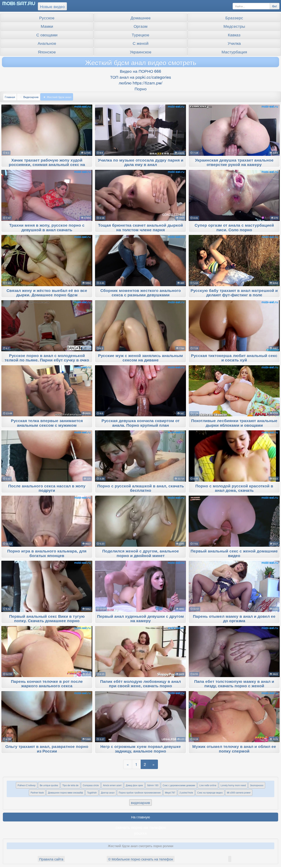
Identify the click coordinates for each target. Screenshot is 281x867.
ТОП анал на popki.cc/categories (140, 77)
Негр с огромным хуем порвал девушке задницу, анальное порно (140, 748)
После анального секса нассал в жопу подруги (46, 488)
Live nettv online (207, 785)
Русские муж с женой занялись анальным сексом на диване (140, 358)
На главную (140, 816)
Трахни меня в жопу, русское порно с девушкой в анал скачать (46, 227)
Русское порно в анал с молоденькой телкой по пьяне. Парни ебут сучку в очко (47, 358)
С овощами (47, 35)
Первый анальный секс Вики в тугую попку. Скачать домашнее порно (47, 618)
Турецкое (140, 35)
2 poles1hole (186, 792)
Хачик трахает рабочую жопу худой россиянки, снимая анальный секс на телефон (47, 165)
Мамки (47, 26)
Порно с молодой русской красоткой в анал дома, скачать (234, 488)
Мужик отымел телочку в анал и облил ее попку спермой (234, 748)
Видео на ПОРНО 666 (140, 71)
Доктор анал (108, 792)
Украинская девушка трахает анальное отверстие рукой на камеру (234, 162)
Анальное (47, 43)
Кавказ (234, 35)
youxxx (140, 833)
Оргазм (140, 26)
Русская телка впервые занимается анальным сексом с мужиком (47, 423)
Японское (47, 52)
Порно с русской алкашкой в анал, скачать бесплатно (140, 488)
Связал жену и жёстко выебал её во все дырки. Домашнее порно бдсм (46, 292)
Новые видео (52, 6)
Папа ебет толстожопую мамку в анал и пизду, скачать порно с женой (234, 683)
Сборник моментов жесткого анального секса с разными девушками (140, 292)
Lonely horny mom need (233, 785)
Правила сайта (51, 858)
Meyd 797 (170, 792)
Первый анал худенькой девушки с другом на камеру (140, 618)
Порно (141, 89)
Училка (234, 43)
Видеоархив (30, 97)
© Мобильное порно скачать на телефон (140, 858)
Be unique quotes (49, 785)
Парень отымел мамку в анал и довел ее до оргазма (234, 618)
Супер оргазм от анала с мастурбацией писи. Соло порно (234, 227)
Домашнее (141, 17)
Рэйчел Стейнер (27, 785)
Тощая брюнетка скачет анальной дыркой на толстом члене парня (140, 227)
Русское (46, 17)
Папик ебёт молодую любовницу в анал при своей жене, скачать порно (140, 683)
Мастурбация (234, 52)
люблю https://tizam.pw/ (140, 83)
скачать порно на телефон (140, 827)
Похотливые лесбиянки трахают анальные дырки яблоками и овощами (234, 423)
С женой (141, 43)
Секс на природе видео (210, 792)
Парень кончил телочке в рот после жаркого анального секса (47, 683)
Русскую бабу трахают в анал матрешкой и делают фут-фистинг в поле (234, 292)
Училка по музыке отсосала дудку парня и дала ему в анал (140, 162)
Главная (10, 97)
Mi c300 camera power (239, 792)
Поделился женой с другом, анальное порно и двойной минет (140, 553)
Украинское (140, 52)
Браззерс (234, 17)
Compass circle (91, 785)
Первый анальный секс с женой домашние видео (234, 553)
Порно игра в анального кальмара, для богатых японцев (46, 553)
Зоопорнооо (256, 785)
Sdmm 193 (152, 785)
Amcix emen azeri (112, 785)
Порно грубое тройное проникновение (140, 792)
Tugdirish (92, 792)
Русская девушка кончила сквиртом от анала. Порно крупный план (140, 423)
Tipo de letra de (70, 785)
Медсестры (234, 26)
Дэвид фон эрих (134, 785)
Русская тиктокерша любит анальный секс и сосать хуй (234, 358)
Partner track (37, 792)
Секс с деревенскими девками (179, 785)
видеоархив (140, 802)
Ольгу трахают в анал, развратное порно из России (46, 748)
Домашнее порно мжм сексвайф (65, 792)
